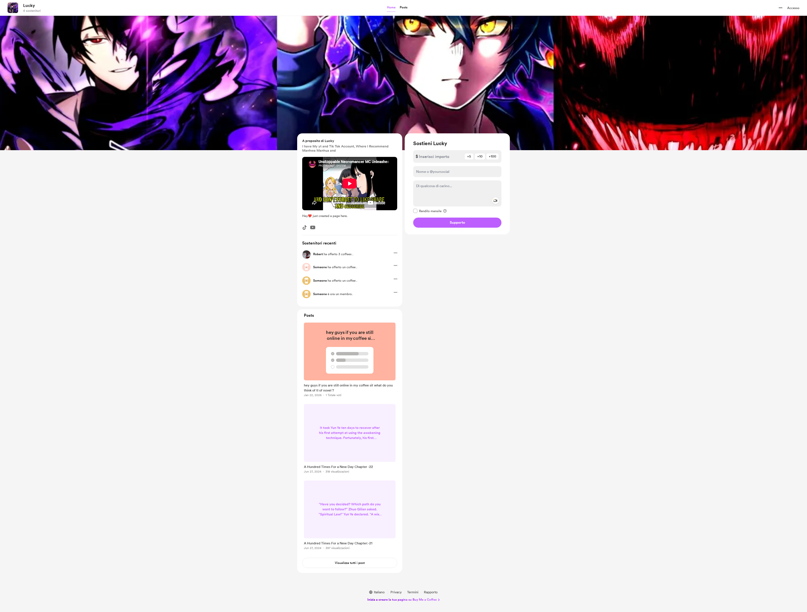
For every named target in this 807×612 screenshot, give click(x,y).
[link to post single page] (349, 360)
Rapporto (431, 592)
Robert (318, 254)
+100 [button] (492, 156)
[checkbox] (427, 211)
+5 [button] (469, 156)
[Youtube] (312, 227)
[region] (457, 183)
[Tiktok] (304, 227)
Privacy (396, 592)
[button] (391, 7)
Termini (412, 592)
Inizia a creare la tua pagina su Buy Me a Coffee (402, 599)
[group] (349, 360)
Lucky (29, 5)
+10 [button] (480, 156)
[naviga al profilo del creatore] (13, 8)
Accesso (793, 8)
